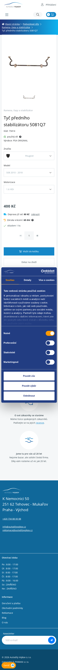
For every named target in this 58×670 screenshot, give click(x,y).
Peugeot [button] (29, 155)
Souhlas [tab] (10, 280)
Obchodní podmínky (12, 608)
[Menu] (6, 15)
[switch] (50, 342)
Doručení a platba (11, 603)
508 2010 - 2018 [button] (14, 172)
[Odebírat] (51, 640)
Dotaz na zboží (29, 262)
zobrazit (35, 214)
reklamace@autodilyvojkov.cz (17, 530)
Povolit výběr (29, 385)
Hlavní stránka (12, 24)
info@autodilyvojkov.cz (14, 526)
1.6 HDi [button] (10, 189)
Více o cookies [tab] (46, 280)
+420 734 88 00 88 (11, 518)
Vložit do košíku (31, 251)
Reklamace (7, 612)
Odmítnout (29, 395)
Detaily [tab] (27, 280)
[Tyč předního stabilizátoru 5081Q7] (29, 63)
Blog (4, 617)
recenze (40, 422)
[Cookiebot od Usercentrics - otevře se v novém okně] (41, 272)
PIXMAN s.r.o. (22, 661)
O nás (5, 622)
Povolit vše (29, 376)
